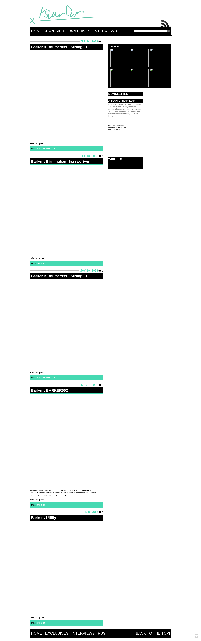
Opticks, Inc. (196, 636)
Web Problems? (114, 130)
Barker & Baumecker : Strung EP (59, 46)
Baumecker (52, 149)
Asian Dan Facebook (116, 125)
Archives (54, 31)
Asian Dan (66, 15)
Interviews (105, 31)
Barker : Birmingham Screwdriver (60, 161)
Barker (40, 149)
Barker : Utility (43, 517)
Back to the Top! (153, 633)
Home (36, 31)
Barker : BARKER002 (49, 390)
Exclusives (79, 31)
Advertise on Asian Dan (117, 127)
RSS (165, 22)
